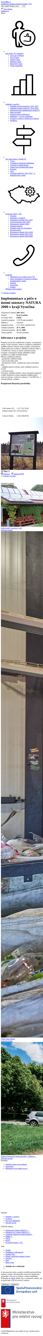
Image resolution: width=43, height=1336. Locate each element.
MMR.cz (10, 1236)
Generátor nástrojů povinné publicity (20, 1234)
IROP (8, 1241)
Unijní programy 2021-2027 (20, 222)
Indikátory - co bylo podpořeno (21, 116)
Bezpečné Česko (16, 64)
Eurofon (13, 283)
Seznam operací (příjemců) (19, 114)
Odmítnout (5, 1284)
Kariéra (12, 287)
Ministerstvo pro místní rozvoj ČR (22, 277)
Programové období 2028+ (20, 224)
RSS (7, 1260)
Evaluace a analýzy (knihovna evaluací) (24, 118)
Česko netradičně (16, 66)
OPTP (9, 1238)
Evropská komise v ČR (15, 1243)
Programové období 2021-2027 (21, 220)
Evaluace (9, 1219)
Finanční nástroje (16, 226)
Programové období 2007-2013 (21, 234)
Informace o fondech (17, 218)
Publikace (13, 120)
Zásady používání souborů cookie (18, 1256)
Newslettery (17, 289)
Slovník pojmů (15, 230)
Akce (12, 171)
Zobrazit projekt (6, 530)
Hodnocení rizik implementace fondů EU (25, 110)
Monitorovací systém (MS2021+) (18, 1232)
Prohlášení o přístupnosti (14, 1252)
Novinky (13, 216)
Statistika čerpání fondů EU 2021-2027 (24, 106)
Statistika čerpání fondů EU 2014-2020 (24, 108)
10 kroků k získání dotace (19, 165)
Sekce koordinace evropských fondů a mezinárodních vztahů (24, 280)
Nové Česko (14, 58)
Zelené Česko (15, 60)
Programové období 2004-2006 (21, 236)
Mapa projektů (15, 112)
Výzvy (12, 161)
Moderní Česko (15, 62)
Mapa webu (10, 1262)
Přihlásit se (5, 11)
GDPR (8, 1250)
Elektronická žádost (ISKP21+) (18, 1230)
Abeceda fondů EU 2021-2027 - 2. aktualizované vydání (22, 174)
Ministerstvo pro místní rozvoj (17, 1168)
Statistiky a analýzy (12, 1217)
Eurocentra (14, 285)
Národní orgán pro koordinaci (21, 228)
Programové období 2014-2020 (21, 232)
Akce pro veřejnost (17, 56)
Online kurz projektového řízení (21, 167)
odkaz (13, 1278)
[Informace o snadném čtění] (21, 1211)
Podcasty (13, 169)
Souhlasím (14, 1284)
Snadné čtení (10, 1254)
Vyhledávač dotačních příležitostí (22, 163)
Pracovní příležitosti (13, 1221)
